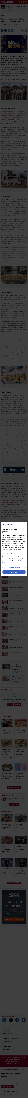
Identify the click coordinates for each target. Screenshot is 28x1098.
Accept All (14, 572)
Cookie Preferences (14, 567)
